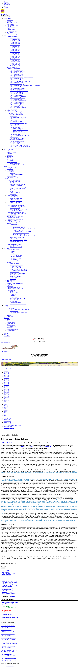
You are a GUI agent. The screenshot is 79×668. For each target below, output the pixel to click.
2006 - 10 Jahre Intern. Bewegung (18, 123)
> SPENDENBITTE (6, 575)
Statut (8, 28)
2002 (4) (6, 404)
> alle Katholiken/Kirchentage (8, 660)
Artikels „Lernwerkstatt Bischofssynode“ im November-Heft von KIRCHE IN (30, 446)
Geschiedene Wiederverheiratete (18, 213)
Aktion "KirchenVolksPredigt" (14, 111)
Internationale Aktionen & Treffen (15, 113)
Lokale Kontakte (11, 323)
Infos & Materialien (8, 149)
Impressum (6, 3)
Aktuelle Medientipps (15, 163)
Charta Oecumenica (15, 224)
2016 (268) (6, 385)
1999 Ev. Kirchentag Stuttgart (17, 105)
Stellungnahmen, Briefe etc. (13, 287)
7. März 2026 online (8, 634)
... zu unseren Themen (15, 261)
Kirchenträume (13, 297)
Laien (11, 191)
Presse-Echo (10, 169)
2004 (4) (6, 401)
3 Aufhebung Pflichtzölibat (13, 202)
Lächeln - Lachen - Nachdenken (15, 283)
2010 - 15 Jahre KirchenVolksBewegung (20, 146)
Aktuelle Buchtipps (14, 263)
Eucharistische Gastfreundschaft (17, 226)
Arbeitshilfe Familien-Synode (17, 164)
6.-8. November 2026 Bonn (8, 626)
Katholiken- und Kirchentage (14, 68)
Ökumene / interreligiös (15, 276)
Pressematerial (10, 171)
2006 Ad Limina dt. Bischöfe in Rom (19, 145)
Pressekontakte (10, 170)
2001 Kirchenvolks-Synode (16, 118)
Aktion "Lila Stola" (11, 110)
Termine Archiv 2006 (15, 66)
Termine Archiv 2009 (15, 61)
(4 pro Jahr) (7, 581)
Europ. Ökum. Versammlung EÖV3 (18, 240)
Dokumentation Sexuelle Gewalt (18, 206)
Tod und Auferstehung (15, 302)
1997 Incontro (13, 116)
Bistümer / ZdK (10, 319)
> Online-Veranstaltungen (7, 584)
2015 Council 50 (14, 137)
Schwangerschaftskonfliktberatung (18, 209)
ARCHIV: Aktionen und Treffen (15, 139)
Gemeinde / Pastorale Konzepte (17, 184)
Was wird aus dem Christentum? (18, 304)
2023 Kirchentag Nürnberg (16, 75)
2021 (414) (6, 378)
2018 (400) (6, 382)
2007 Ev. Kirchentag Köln (16, 95)
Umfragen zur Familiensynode (20, 130)
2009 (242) (6, 394)
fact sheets (12, 173)
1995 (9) (6, 414)
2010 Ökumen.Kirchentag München (19, 91)
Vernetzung (6, 318)
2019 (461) (6, 380)
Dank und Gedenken (12, 22)
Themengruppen (11, 325)
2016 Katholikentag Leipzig (17, 82)
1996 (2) (6, 412)
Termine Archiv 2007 (15, 64)
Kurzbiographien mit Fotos (16, 174)
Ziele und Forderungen (12, 34)
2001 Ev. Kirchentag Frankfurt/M (18, 102)
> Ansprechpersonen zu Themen (9, 619)
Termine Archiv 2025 (15, 38)
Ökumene (9, 223)
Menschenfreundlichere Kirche (17, 298)
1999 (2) (6, 408)
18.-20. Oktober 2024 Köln (9, 650)
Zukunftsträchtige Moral (16, 247)
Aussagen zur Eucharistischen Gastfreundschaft (24, 228)
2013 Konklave (13, 125)
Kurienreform (13, 189)
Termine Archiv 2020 (15, 46)
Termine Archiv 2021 (15, 45)
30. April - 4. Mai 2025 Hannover (9, 642)
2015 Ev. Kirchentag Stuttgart (17, 84)
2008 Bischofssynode (15, 124)
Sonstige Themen (14, 277)
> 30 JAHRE (8, 573)
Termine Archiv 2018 (15, 49)
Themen (6, 178)
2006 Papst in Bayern (15, 142)
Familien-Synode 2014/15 (13, 217)
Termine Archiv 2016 (15, 52)
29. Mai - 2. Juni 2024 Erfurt (8, 654)
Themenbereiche (11, 29)
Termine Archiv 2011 (15, 59)
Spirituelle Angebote (12, 109)
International (4, 14)
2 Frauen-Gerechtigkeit (12, 195)
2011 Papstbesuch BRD (16, 148)
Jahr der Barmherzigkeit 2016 (14, 222)
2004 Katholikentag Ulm (16, 99)
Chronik (9, 21)
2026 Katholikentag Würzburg (17, 71)
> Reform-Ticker (5, 590)
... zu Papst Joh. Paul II (15, 258)
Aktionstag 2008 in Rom (16, 198)
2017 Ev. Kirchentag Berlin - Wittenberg (20, 81)
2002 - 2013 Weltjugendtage (17, 141)
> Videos (3, 585)
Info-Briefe (9, 155)
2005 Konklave (13, 120)
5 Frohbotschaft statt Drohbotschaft (15, 212)
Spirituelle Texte (11, 290)
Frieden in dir (13, 294)
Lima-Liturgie (13, 238)
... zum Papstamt (14, 254)
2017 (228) (6, 383)
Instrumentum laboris (18, 131)
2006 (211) (6, 399)
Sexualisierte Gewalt (15, 208)
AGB (5, 6)
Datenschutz (7, 4)
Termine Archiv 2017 (15, 50)
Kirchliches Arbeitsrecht (16, 185)
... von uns (12, 251)
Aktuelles (9, 150)
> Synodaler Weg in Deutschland (9, 602)
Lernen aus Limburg (15, 192)
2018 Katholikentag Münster (17, 78)
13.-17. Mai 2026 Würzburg (7, 630)
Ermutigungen (10, 24)
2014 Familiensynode (15, 127)
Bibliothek (6, 248)
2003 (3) (6, 403)
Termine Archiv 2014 (15, 54)
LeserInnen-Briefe (11, 167)
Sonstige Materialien (12, 162)
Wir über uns (10, 32)
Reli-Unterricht (10, 160)
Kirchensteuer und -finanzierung (18, 187)
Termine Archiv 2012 (15, 57)
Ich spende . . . (10, 313)
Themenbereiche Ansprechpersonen (18, 312)
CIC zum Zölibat (14, 203)
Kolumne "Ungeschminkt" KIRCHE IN (16, 288)
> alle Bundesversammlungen (8, 658)
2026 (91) (6, 371)
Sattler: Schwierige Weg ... (19, 234)
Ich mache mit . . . (11, 308)
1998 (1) (6, 410)
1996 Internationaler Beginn (17, 114)
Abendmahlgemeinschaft (19, 227)
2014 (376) (6, 387)
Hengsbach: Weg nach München (21, 233)
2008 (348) (6, 396)
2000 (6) (6, 407)
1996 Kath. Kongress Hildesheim (18, 107)
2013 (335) (6, 389)
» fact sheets (10, 423)
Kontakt (6, 7)
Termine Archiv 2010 (15, 60)
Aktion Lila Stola (14, 196)
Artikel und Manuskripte (13, 249)
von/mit (11, 585)
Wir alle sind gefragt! (18, 128)
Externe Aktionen (11, 330)
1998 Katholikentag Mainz (16, 106)
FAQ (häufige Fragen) (12, 25)
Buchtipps (9, 262)
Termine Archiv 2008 (15, 63)
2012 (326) (6, 390)
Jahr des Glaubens (14, 245)
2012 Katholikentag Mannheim (17, 88)
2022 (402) (6, 376)
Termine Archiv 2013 (15, 56)
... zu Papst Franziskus (15, 256)
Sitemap (6, 2)
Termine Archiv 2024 (15, 40)
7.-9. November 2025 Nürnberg (8, 638)
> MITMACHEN (5, 572)
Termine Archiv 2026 (15, 39)
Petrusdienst (13, 194)
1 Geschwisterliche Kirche (13, 180)
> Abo (15, 581)
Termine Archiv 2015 (15, 53)
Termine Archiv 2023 (15, 42)
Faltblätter (9, 153)
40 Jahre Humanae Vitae (16, 210)
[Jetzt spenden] (39, 365)
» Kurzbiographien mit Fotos (14, 425)
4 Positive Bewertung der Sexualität (15, 205)
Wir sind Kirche (7, 18)
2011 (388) (6, 392)
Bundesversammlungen (12, 67)
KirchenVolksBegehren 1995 (17, 274)
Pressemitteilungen (11, 176)
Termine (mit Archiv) (12, 36)
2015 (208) (6, 386)
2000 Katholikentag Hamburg (17, 103)
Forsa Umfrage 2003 (18, 230)
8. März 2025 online (8, 646)
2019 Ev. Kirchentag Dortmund (17, 79)
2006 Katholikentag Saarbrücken (18, 96)
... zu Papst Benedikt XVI (16, 255)
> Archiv (13, 593)
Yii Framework (10, 666)
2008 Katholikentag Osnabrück (17, 93)
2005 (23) (6, 400)
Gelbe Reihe (10, 156)
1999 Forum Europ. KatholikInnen (18, 117)
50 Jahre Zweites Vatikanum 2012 (15, 219)
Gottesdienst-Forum (11, 280)
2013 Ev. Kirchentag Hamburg (17, 86)
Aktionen (6, 35)
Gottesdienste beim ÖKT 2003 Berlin (22, 231)
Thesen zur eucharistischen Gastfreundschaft (24, 235)
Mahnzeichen (10, 286)
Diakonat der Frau (14, 199)
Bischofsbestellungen (15, 181)
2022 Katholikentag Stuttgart (17, 74)
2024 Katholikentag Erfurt (16, 73)
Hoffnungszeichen (11, 281)
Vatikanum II (13, 279)
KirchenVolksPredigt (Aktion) (17, 188)
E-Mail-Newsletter (11, 152)
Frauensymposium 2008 (16, 201)
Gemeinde (12, 295)
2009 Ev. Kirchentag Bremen (17, 92)
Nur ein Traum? (14, 299)
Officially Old (13, 301)
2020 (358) (6, 379)
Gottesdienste (10, 157)
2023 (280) (6, 375)
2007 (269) (6, 397)
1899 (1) (6, 415)
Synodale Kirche (11, 242)
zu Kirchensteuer (14, 326)
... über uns (12, 252)
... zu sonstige (13, 259)
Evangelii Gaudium (14, 272)
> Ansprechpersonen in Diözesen (9, 617)
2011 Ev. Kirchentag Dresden (17, 89)
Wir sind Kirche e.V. (12, 31)
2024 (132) (6, 373)
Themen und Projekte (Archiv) (14, 244)
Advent (12, 291)
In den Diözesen (11, 27)
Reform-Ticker (10, 159)
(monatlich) (7, 582)
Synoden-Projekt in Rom (19, 132)
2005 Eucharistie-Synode (16, 121)
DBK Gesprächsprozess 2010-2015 (15, 216)
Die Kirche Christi (14, 293)
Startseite (6, 333)
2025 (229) (6, 372)
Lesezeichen (10, 284)
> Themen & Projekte (6, 614)
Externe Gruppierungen (12, 329)
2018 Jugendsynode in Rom (17, 138)
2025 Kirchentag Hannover (16, 70)
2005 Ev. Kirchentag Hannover (17, 98)
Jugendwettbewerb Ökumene (17, 237)
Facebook (9, 306)
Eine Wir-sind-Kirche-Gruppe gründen (19, 309)
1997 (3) (6, 411)
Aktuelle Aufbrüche (11, 215)
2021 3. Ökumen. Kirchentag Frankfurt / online (21, 77)
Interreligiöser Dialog (12, 220)
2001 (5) (6, 405)
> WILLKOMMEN (5, 570)
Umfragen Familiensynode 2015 (21, 135)
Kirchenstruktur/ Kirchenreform (17, 273)
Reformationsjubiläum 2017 (16, 241)
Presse (5, 166)
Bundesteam (10, 20)
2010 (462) (6, 393)
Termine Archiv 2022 (15, 43)
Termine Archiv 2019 (15, 47)
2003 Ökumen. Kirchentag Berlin (18, 100)
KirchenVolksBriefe (18, 144)
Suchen (3, 568)
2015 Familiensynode (15, 134)
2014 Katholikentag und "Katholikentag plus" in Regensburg (25, 85)
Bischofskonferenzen (15, 183)
